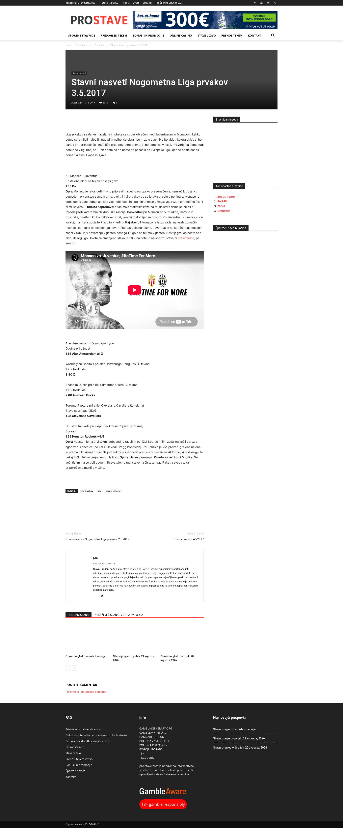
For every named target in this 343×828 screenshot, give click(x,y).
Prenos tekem (231, 35)
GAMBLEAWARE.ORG (153, 732)
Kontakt (254, 35)
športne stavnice (81, 35)
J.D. (80, 102)
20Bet (136, 2)
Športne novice (75, 771)
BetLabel (147, 2)
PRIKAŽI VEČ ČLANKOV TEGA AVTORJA (118, 614)
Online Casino (181, 35)
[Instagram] (261, 3)
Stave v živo (207, 35)
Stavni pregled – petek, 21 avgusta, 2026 (239, 738)
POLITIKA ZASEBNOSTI (154, 741)
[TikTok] (268, 3)
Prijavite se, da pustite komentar (86, 691)
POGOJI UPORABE (150, 749)
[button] (272, 36)
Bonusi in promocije (148, 35)
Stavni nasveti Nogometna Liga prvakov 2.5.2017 (97, 539)
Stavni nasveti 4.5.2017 (189, 539)
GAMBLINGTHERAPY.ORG (155, 728)
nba (99, 490)
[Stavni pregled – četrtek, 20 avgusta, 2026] (182, 638)
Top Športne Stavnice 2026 (169, 2)
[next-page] (74, 668)
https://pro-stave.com (104, 563)
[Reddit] (96, 596)
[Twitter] (274, 3)
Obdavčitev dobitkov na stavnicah (88, 741)
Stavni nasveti (83, 45)
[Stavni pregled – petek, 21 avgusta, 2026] (134, 638)
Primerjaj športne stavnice (83, 729)
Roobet (125, 2)
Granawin (223, 211)
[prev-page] (68, 668)
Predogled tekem (114, 35)
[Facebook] (255, 3)
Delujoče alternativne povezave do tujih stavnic (97, 735)
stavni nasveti (113, 490)
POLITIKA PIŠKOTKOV (153, 745)
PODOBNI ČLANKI (78, 614)
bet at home (186, 238)
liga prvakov (86, 490)
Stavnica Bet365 (110, 2)
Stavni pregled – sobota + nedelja (85, 656)
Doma (69, 45)
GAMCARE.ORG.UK (151, 737)
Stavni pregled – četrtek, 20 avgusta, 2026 (240, 747)
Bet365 (222, 201)
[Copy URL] (88, 121)
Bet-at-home (226, 196)
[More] (97, 121)
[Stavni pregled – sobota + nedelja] (87, 638)
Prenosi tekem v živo (79, 759)
